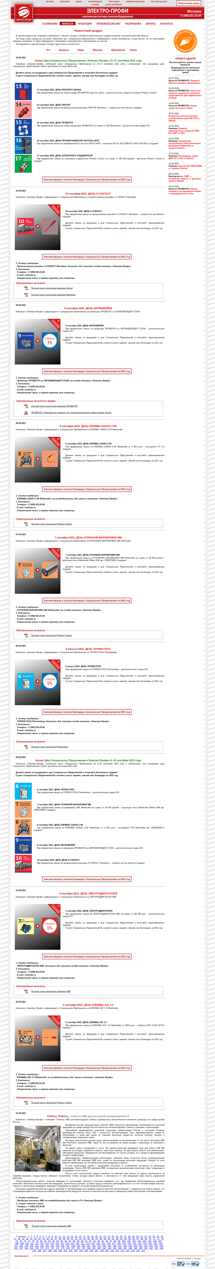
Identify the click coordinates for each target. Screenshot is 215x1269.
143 (47, 1246)
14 (72, 1236)
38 (19, 1239)
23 (108, 1236)
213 (127, 1250)
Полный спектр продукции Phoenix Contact (51, 524)
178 (78, 1248)
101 (129, 1241)
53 (80, 1239)
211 (117, 1250)
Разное (133, 50)
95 (102, 1241)
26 (121, 1236)
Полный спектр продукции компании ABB (51, 991)
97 (111, 1241)
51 (72, 1239)
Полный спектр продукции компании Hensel (52, 288)
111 (32, 1243)
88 (74, 1241)
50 (68, 1239)
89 (78, 1241)
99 (119, 1241)
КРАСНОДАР (114, 2)
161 (140, 1246)
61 (113, 1239)
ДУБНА (79, 2)
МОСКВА (50, 2)
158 (125, 1246)
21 (100, 1236)
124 (98, 1243)
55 (88, 1239)
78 (33, 1241)
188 (130, 1248)
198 (50, 1250)
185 (114, 1248)
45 (47, 1239)
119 (72, 1243)
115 (52, 1243)
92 (90, 1241)
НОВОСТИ (67, 23)
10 (55, 1236)
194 (161, 1248)
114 (47, 1243)
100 (123, 1241)
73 (162, 1239)
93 (94, 1241)
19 (92, 1236)
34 (154, 1236)
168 (26, 1248)
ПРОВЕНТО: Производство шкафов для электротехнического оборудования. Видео (71, 412)
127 (113, 1243)
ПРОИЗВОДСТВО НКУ (108, 23)
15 (76, 1236)
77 (29, 1241)
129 (124, 1243)
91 (86, 1241)
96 (106, 1241)
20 (96, 1236)
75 (21, 1241)
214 (132, 1250)
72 (158, 1239)
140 (31, 1246)
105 (149, 1241)
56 (92, 1239)
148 (73, 1246)
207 (96, 1250)
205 (86, 1250)
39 (23, 1239)
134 (150, 1243)
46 (52, 1239)
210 (112, 1250)
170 (36, 1248)
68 (142, 1239)
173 (52, 1248)
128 (119, 1243)
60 (109, 1239)
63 (121, 1239)
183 (104, 1248)
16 (80, 1236)
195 (34, 1250)
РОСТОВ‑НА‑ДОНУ (159, 2)
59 (105, 1239)
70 (150, 1239)
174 (57, 1248)
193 (156, 1248)
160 (135, 1246)
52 (76, 1239)
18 (88, 1236)
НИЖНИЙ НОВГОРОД (135, 2)
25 (117, 1236)
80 (41, 1241)
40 (27, 1239)
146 (62, 1246)
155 (109, 1246)
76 (25, 1241)
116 (57, 1243)
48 (60, 1239)
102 (134, 1241)
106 (155, 1241)
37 (15, 1239)
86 (66, 1241)
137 (16, 1246)
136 (160, 1243)
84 (57, 1241)
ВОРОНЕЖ (64, 2)
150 (83, 1246)
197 (44, 1250)
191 (146, 1248)
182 (99, 1248)
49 (64, 1239)
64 (125, 1239)
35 (158, 1236)
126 (108, 1243)
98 (115, 1241)
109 (22, 1243)
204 (81, 1250)
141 (36, 1246)
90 (82, 1241)
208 (101, 1250)
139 (26, 1246)
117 (62, 1243)
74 (16, 1241)
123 (93, 1243)
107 (160, 1241)
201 (65, 1250)
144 (52, 1246)
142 (42, 1246)
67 (137, 1239)
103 (139, 1241)
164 (156, 1246)
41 (31, 1239)
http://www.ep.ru (21, 1256)
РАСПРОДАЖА (133, 23)
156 (114, 1246)
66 (133, 1239)
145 (57, 1246)
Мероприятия (118, 50)
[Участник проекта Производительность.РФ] (185, 41)
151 (88, 1246)
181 (94, 1248)
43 (39, 1239)
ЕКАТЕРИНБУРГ (95, 2)
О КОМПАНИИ (49, 23)
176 (68, 1248)
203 (76, 1250)
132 (139, 1243)
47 (56, 1239)
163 (151, 1246)
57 (97, 1239)
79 (37, 1241)
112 (37, 1243)
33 (149, 1236)
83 (53, 1241)
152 (94, 1246)
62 (117, 1239)
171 (42, 1248)
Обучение (97, 50)
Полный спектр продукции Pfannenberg (49, 747)
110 (27, 1243)
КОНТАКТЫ (166, 23)
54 (84, 1239)
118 (67, 1243)
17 (84, 1236)
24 (113, 1236)
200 (60, 1250)
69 (146, 1239)
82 (49, 1241)
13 (68, 1236)
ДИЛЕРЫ (151, 23)
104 (144, 1241)
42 (35, 1239)
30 (137, 1236)
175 (62, 1248)
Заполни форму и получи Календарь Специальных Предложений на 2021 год (87, 179)
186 (120, 1248)
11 (59, 1236)
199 (55, 1250)
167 (21, 1248)
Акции (81, 50)
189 (135, 1248)
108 (16, 1243)
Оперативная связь (189, 3)
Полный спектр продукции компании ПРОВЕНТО (54, 406)
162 (146, 1246)
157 (120, 1246)
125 (103, 1243)
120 (77, 1243)
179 (83, 1248)
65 (129, 1239)
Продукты (64, 50)
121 (82, 1243)
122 (87, 1243)
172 (47, 1248)
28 (129, 1236)
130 (129, 1243)
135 (155, 1243)
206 (91, 1250)
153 (99, 1246)
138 (21, 1246)
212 (122, 1250)
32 (145, 1236)
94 (98, 1241)
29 (133, 1236)
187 (125, 1248)
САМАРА (95, 5)
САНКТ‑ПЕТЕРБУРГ (113, 5)
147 (68, 1246)
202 (70, 1250)
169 (31, 1248)
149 (78, 1246)
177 (73, 1248)
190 (140, 1248)
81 (45, 1241)
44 (43, 1239)
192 (151, 1248)
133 (145, 1243)
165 (161, 1246)
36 (162, 1236)
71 (154, 1239)
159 (130, 1246)
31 (141, 1236)
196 (39, 1250)
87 (70, 1241)
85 (61, 1241)
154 (104, 1246)
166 (16, 1248)
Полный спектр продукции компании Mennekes (53, 295)
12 (63, 1236)
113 (42, 1243)
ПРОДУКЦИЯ (85, 23)
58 (101, 1239)
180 (88, 1248)
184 (109, 1248)
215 (138, 1250)
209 (107, 1250)
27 (125, 1236)
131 (134, 1243)
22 (104, 1236)
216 (143, 1250)
